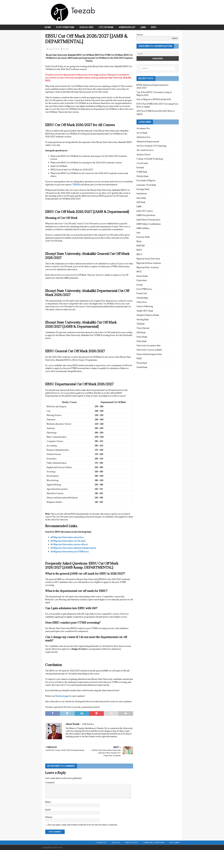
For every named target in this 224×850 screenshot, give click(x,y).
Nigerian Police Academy (147, 267)
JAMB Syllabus (142, 228)
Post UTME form (65, 27)
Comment (49, 782)
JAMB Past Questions (145, 215)
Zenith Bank (141, 367)
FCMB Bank (141, 172)
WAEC (139, 358)
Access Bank (141, 133)
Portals (139, 285)
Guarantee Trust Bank (146, 185)
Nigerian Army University (148, 258)
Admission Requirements (147, 141)
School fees (86, 27)
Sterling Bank (142, 319)
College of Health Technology (149, 159)
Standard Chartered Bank (147, 315)
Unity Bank (141, 341)
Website (48, 817)
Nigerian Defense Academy (148, 263)
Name (48, 802)
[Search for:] (158, 68)
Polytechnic (141, 280)
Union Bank (141, 337)
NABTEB (140, 245)
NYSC (153, 27)
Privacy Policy (131, 842)
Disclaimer (174, 842)
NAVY (139, 250)
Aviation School (143, 154)
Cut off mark (106, 27)
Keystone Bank (143, 237)
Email (48, 809)
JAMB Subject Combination (148, 224)
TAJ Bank (140, 324)
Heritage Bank (142, 189)
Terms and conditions (153, 842)
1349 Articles (88, 724)
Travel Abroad (142, 328)
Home (48, 27)
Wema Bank (141, 363)
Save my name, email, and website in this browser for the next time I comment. (82, 824)
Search (139, 34)
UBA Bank (141, 332)
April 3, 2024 (54, 49)
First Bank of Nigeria (145, 180)
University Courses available (149, 350)
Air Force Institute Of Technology (151, 146)
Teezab (66, 49)
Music (139, 241)
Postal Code (141, 293)
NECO (139, 254)
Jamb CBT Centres (144, 211)
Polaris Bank (142, 276)
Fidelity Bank (142, 176)
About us (116, 842)
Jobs (138, 232)
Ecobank (140, 167)
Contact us (101, 842)
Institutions (141, 193)
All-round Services (144, 150)
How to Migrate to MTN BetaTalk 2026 (153, 99)
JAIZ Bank (140, 202)
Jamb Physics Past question (148, 219)
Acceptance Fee (143, 128)
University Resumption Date (149, 354)
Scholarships (142, 298)
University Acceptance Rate (148, 345)
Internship (141, 198)
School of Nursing (144, 306)
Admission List (127, 27)
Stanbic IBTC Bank (144, 311)
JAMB (143, 27)
